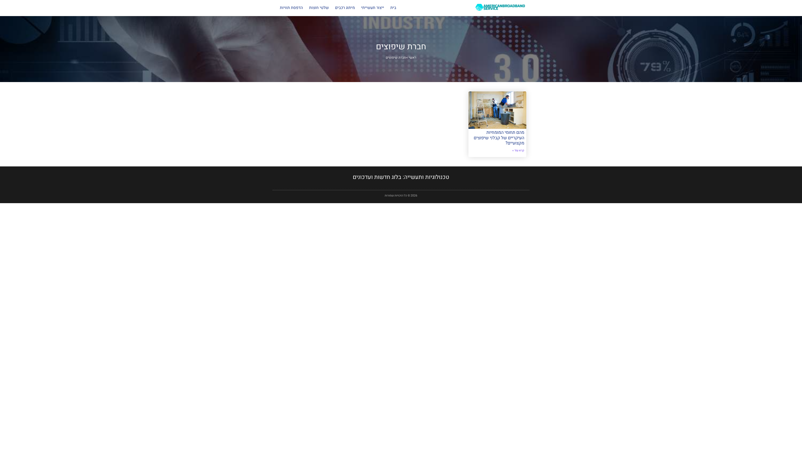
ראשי (412, 57)
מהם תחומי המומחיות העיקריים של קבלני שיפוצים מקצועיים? (499, 137)
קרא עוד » (518, 150)
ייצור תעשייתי (372, 8)
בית (393, 8)
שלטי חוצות (319, 8)
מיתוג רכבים (345, 8)
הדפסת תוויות (291, 8)
